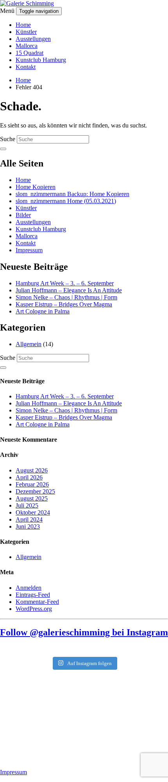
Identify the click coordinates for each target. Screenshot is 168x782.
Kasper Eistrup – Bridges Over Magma (64, 304)
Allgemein (28, 344)
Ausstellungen (33, 38)
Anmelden (28, 587)
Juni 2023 (28, 526)
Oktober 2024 (33, 512)
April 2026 (29, 477)
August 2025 (32, 498)
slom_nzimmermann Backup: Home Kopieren (72, 194)
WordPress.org (34, 608)
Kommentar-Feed (37, 601)
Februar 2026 (32, 484)
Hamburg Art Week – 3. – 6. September (65, 283)
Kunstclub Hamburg (41, 60)
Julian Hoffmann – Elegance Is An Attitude (69, 290)
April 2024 (29, 519)
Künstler (26, 31)
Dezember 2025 (35, 491)
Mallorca (27, 45)
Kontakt (26, 67)
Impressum (29, 250)
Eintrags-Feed (33, 594)
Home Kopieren (35, 187)
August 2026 (32, 470)
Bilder (23, 215)
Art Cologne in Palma (43, 311)
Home (23, 24)
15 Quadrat (29, 53)
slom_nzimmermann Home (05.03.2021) (66, 201)
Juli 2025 (27, 505)
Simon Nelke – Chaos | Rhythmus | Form (66, 297)
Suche (7, 139)
